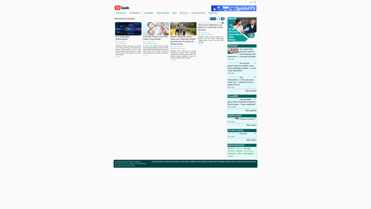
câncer (239, 151)
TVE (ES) (243, 134)
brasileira (232, 153)
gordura (231, 148)
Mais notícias (251, 91)
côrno (239, 153)
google (247, 148)
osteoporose (248, 151)
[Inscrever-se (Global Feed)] (121, 2)
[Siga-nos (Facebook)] (115, 2)
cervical (231, 151)
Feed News (123, 42)
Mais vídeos (252, 125)
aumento (239, 148)
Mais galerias (251, 110)
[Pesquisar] (255, 2)
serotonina (248, 153)
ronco (230, 156)
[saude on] (234, 8)
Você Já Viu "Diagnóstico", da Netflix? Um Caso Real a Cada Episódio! (210, 27)
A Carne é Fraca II (247, 119)
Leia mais (118, 56)
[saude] (242, 29)
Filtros (213, 19)
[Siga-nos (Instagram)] (118, 2)
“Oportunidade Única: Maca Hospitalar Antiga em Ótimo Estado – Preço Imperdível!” (242, 101)
